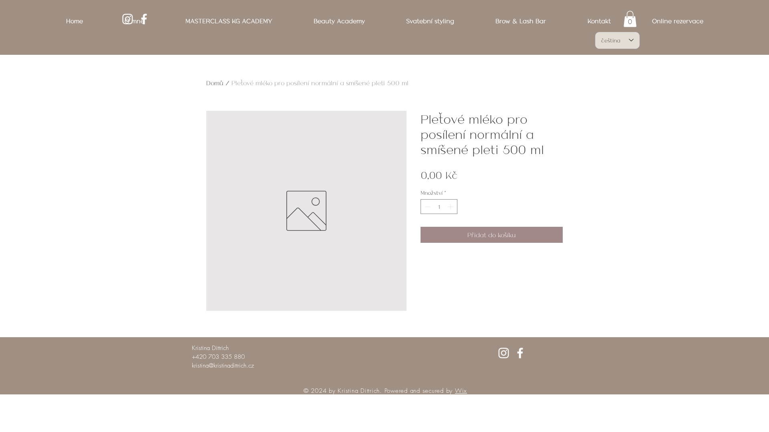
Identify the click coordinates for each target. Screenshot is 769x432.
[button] (630, 19)
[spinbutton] (439, 207)
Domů (214, 82)
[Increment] (451, 207)
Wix (461, 391)
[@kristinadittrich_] (504, 353)
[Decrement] (427, 207)
